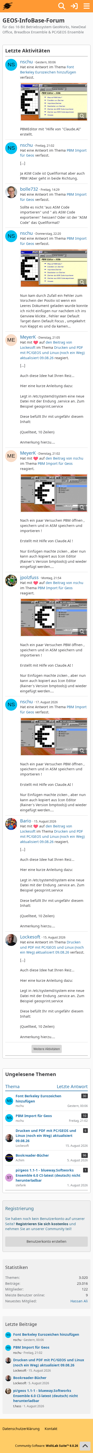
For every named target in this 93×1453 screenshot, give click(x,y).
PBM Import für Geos (55, 463)
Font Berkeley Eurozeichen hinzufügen (48, 69)
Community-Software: (46, 1446)
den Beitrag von (64, 458)
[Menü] (87, 6)
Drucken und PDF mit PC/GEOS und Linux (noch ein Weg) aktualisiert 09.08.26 (52, 352)
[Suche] (62, 6)
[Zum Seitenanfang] (85, 1446)
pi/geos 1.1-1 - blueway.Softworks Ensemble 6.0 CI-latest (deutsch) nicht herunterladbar (45, 1395)
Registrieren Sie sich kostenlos (42, 1223)
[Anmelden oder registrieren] (74, 6)
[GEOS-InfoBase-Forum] (7, 6)
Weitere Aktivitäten (46, 1049)
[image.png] (54, 101)
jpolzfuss (29, 577)
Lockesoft (30, 937)
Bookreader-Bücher (29, 1377)
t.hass (17, 1406)
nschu (26, 62)
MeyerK (28, 337)
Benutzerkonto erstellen (46, 1241)
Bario (25, 821)
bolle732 (29, 189)
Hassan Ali (79, 1301)
